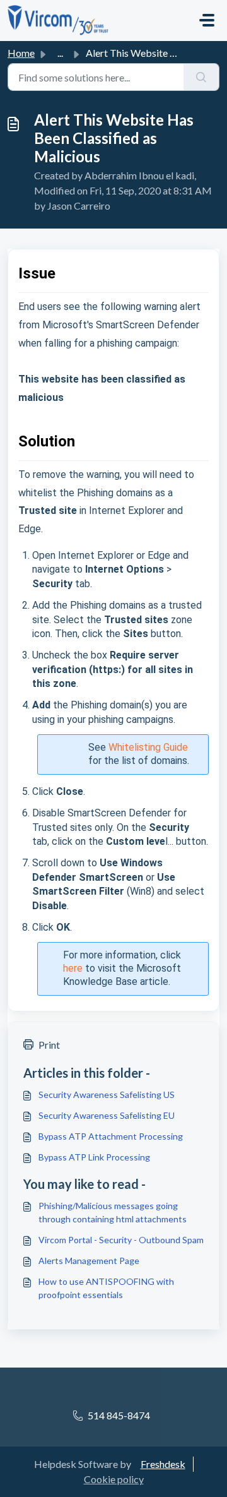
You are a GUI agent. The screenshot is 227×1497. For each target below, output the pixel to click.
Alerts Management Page (88, 1260)
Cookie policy (114, 1479)
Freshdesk (163, 1464)
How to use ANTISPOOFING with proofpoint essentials (106, 1288)
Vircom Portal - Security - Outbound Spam (121, 1239)
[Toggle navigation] (206, 20)
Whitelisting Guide (148, 747)
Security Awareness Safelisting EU (106, 1115)
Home (21, 53)
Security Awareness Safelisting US (106, 1094)
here (73, 968)
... (60, 53)
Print (49, 1045)
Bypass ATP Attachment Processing (110, 1136)
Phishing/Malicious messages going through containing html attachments (112, 1212)
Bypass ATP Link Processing (94, 1157)
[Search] (201, 77)
